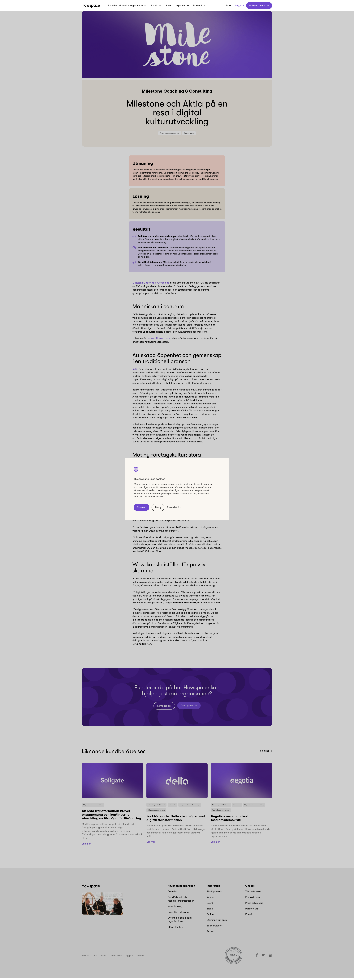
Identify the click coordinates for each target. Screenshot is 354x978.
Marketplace (199, 5)
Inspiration (180, 5)
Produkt (154, 5)
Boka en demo (257, 5)
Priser (168, 5)
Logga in (239, 5)
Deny (158, 507)
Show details (174, 507)
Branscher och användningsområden (125, 5)
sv (227, 5)
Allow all (141, 507)
